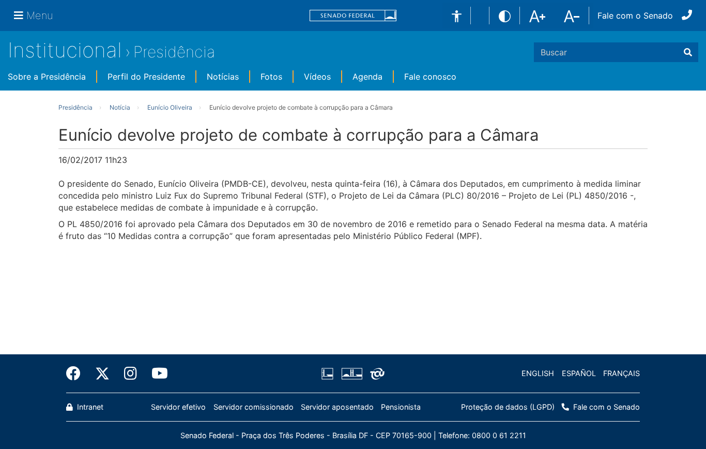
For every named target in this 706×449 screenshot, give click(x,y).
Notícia (120, 107)
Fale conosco (430, 76)
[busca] (688, 52)
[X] (102, 373)
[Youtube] (156, 373)
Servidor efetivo (178, 406)
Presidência (174, 51)
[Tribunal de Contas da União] (375, 373)
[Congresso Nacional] (351, 373)
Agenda (367, 76)
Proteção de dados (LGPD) (508, 406)
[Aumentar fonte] (537, 15)
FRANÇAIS (621, 373)
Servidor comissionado (253, 406)
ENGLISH (537, 373)
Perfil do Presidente (146, 76)
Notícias (223, 76)
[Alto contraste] (504, 15)
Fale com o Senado (635, 15)
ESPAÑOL (579, 373)
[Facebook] (77, 373)
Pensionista (401, 406)
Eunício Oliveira (169, 107)
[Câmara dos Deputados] (329, 373)
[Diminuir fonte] (572, 15)
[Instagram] (130, 373)
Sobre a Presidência (47, 76)
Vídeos (317, 76)
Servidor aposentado (337, 406)
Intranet (89, 406)
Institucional (65, 50)
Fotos (271, 76)
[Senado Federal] (353, 16)
